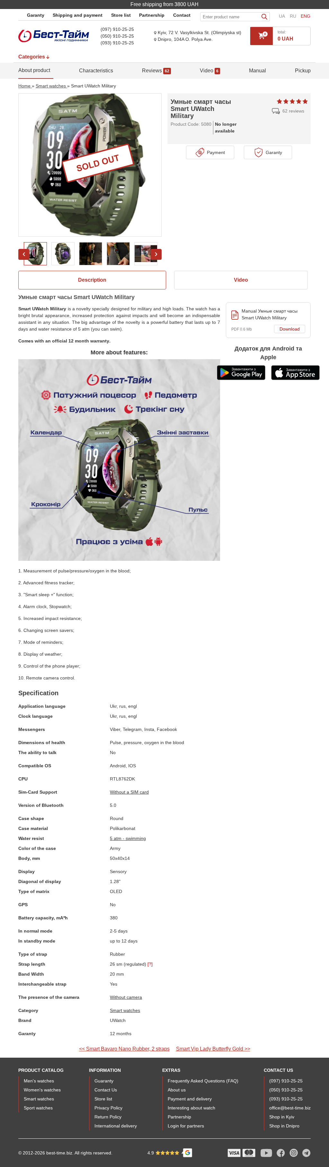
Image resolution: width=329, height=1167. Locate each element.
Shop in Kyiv (281, 1116)
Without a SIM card (129, 792)
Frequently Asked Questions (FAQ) (203, 1080)
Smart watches (125, 1010)
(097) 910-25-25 (117, 29)
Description (92, 280)
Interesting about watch (191, 1107)
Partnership (151, 15)
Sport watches (38, 1107)
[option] (35, 254)
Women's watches (42, 1089)
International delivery (115, 1125)
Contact (182, 15)
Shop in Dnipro (284, 1125)
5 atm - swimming (128, 838)
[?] (150, 964)
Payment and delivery (190, 1098)
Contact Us (105, 1089)
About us (177, 1089)
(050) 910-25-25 (117, 36)
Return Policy (107, 1116)
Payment (214, 152)
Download (290, 329)
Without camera (126, 997)
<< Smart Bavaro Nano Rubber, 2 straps (124, 1049)
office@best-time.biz (290, 1107)
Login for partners (186, 1125)
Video (241, 280)
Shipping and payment (77, 15)
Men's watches (39, 1080)
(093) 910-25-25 (117, 42)
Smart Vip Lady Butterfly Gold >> (213, 1049)
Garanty (35, 15)
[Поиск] (266, 16)
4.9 (151, 1152)
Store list (121, 15)
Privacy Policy (108, 1107)
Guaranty (103, 1080)
